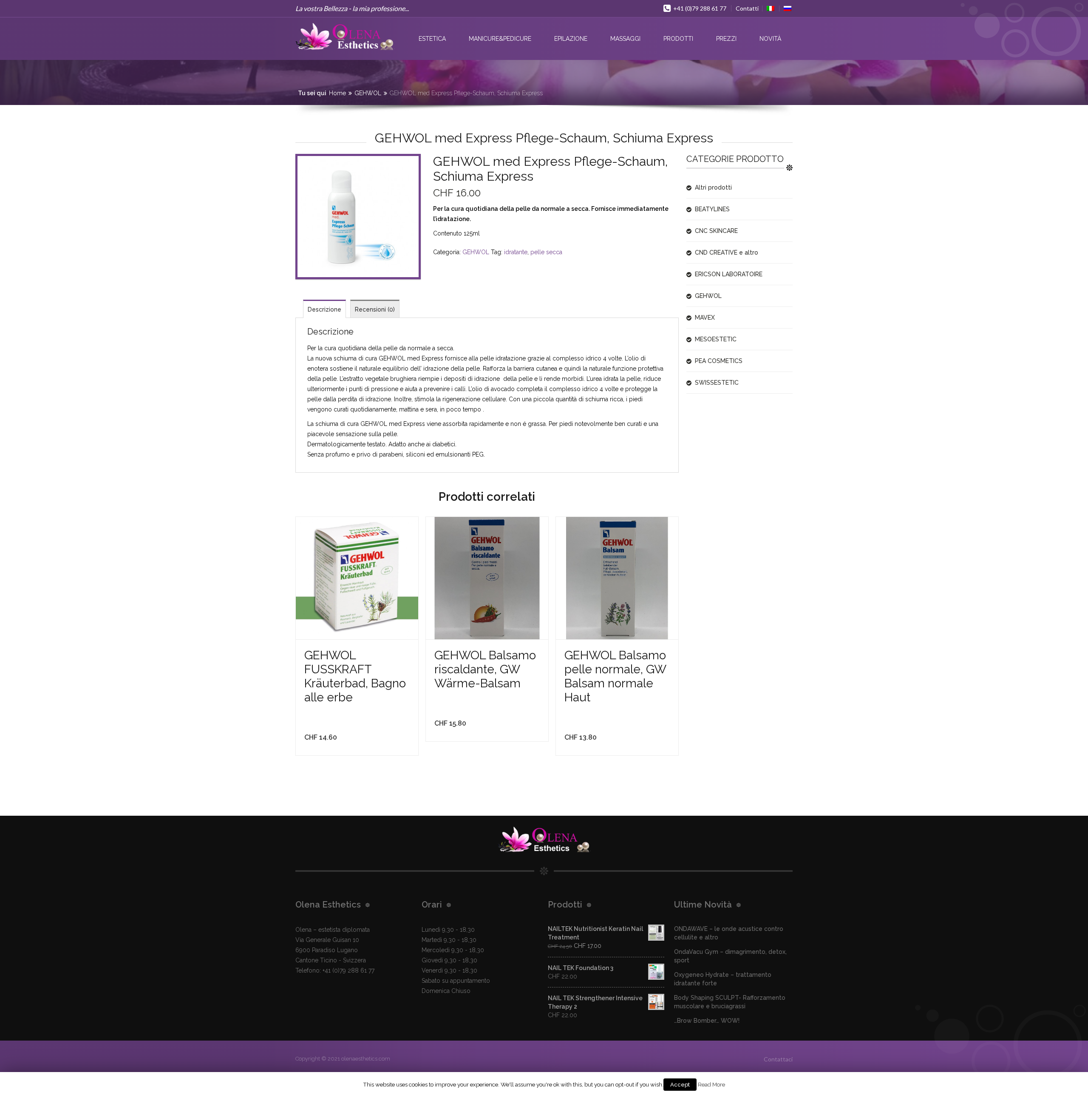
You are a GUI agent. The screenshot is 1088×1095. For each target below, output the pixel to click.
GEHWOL (367, 93)
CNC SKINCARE (716, 230)
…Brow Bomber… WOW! (707, 1020)
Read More (711, 1084)
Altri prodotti (713, 187)
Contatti (747, 8)
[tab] (324, 309)
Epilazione (570, 38)
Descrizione (324, 309)
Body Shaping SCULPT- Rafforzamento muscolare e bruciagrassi (729, 1002)
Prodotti (678, 38)
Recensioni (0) (375, 309)
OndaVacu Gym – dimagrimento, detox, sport (730, 956)
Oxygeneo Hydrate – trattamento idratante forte (722, 979)
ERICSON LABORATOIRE (728, 274)
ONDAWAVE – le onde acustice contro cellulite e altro (728, 933)
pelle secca (546, 252)
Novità (770, 38)
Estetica (432, 38)
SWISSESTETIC (717, 382)
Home (337, 93)
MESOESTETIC (716, 339)
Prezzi (726, 38)
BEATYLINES (712, 209)
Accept (680, 1084)
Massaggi (625, 38)
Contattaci (778, 1059)
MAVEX (705, 317)
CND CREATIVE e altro (726, 252)
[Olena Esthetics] (345, 36)
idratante (515, 252)
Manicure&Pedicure (500, 38)
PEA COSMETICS (718, 360)
